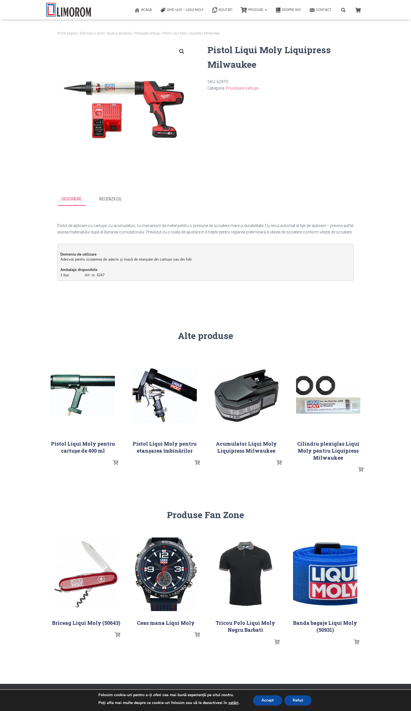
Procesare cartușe (147, 33)
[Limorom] (68, 10)
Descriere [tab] (72, 199)
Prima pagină (67, 33)
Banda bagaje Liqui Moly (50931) (325, 626)
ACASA (146, 10)
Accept (267, 700)
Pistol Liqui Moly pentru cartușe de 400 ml (83, 447)
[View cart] (358, 9)
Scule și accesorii (119, 33)
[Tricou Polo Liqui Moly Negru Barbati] (245, 574)
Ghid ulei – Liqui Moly (185, 10)
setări (233, 702)
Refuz (298, 700)
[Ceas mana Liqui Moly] (166, 574)
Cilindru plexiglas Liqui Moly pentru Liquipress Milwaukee (328, 450)
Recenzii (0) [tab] (110, 199)
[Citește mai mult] (115, 463)
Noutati (225, 10)
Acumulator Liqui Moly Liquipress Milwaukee (246, 447)
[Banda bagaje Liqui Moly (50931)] (325, 574)
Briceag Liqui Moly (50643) (86, 622)
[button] (182, 51)
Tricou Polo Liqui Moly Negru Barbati (245, 626)
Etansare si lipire (92, 33)
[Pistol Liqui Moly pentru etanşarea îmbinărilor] (165, 395)
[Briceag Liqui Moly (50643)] (86, 574)
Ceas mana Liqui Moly (166, 622)
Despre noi (291, 10)
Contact (323, 10)
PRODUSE (256, 10)
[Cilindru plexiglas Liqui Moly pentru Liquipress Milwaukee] (328, 395)
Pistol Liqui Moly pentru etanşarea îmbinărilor (165, 447)
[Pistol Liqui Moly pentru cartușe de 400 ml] (83, 395)
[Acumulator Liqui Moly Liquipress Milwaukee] (246, 395)
